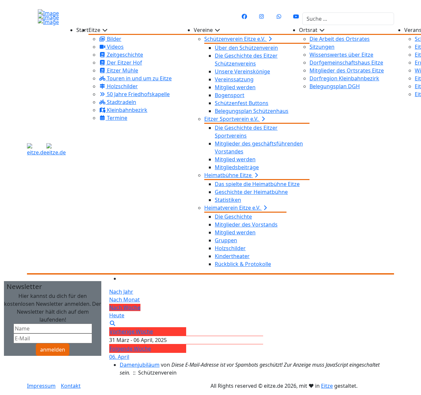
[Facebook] (244, 16)
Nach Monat (124, 299)
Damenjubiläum (140, 364)
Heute (116, 315)
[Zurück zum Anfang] (8, 6)
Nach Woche (124, 307)
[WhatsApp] (279, 16)
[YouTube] (296, 16)
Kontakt (71, 385)
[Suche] (112, 323)
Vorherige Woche (131, 331)
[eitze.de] (46, 149)
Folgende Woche (130, 348)
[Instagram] (261, 16)
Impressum (41, 385)
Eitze (327, 385)
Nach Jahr (121, 291)
